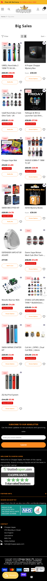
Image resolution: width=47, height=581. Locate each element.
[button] (22, 36)
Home (3, 16)
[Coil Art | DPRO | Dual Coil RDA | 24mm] (35, 334)
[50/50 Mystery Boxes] (35, 194)
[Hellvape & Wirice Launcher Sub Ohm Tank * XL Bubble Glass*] (35, 99)
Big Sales (11, 16)
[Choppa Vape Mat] (12, 147)
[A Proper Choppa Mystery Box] (35, 52)
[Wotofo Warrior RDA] (12, 286)
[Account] (38, 9)
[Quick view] (21, 43)
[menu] (2, 9)
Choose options (33, 78)
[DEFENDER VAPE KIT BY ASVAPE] (12, 239)
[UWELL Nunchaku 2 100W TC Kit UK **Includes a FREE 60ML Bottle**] (12, 52)
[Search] (9, 9)
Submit (23, 445)
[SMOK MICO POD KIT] (12, 194)
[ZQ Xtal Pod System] (12, 381)
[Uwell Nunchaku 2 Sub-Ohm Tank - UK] (12, 99)
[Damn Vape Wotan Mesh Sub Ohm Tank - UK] (35, 239)
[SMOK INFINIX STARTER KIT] (12, 334)
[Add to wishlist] (20, 82)
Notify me (10, 82)
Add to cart (10, 265)
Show (31, 577)
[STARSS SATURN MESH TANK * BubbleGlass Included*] (35, 286)
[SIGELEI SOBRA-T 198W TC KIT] (35, 147)
